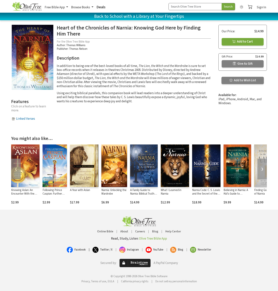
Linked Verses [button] (25, 118)
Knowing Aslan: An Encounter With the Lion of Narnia (22, 193)
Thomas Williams (75, 45)
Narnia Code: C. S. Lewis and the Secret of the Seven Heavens (206, 193)
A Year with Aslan (80, 190)
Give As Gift (245, 63)
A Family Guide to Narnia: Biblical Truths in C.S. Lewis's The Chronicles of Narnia (143, 195)
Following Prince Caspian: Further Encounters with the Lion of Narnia (53, 195)
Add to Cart (244, 41)
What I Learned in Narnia (171, 192)
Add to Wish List (244, 80)
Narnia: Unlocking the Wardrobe (114, 192)
